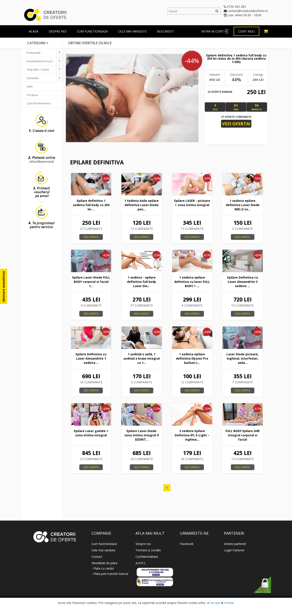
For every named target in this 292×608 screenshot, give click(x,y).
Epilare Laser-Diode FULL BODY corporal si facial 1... (91, 281)
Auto (30, 86)
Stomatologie (35, 137)
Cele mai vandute (132, 31)
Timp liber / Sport (38, 69)
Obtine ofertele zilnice (90, 43)
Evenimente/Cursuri (40, 61)
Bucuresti (165, 31)
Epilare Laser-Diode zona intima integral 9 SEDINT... (141, 435)
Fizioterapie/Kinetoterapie (44, 145)
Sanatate (33, 78)
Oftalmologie (35, 112)
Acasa (33, 31)
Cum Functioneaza (39, 103)
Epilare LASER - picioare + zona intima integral (192, 203)
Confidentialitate (147, 557)
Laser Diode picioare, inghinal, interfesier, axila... (242, 358)
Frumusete (34, 53)
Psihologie (33, 162)
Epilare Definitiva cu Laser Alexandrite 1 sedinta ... (91, 358)
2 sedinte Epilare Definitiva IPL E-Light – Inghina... (192, 435)
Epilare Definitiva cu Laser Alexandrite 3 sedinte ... (242, 281)
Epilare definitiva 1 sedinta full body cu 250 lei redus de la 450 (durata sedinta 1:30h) (236, 58)
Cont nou (246, 31)
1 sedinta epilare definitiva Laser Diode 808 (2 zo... (243, 205)
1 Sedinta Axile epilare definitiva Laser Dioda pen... (141, 205)
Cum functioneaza (92, 31)
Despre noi (143, 544)
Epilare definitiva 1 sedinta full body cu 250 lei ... (91, 205)
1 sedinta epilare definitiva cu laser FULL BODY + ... (192, 281)
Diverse (32, 154)
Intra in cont (212, 31)
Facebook (186, 544)
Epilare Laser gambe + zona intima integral (91, 433)
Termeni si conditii (148, 550)
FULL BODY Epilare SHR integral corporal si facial (243, 435)
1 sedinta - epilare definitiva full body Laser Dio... (141, 281)
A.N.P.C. (141, 563)
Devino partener (235, 544)
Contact (96, 557)
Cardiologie (34, 120)
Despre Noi (57, 31)
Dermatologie (35, 128)
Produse (32, 95)
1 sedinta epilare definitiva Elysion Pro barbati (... (192, 358)
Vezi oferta (91, 237)
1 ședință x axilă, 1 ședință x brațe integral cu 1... (142, 358)
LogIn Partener (234, 550)
